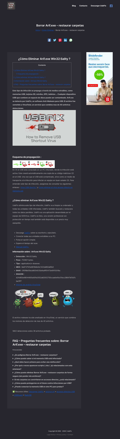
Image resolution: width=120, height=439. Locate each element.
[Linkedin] (65, 40)
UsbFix (27, 233)
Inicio (38, 30)
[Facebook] (111, 5)
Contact (70, 434)
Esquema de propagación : (27, 74)
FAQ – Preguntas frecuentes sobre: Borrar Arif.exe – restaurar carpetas (42, 84)
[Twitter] (54, 40)
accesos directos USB (66, 392)
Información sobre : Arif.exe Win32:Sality (30, 81)
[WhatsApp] (70, 40)
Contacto (83, 6)
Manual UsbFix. (22, 247)
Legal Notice (51, 434)
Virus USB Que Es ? (29, 187)
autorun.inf (50, 392)
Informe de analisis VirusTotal (28, 285)
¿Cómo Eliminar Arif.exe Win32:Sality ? (29, 70)
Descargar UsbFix (98, 6)
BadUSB (28, 395)
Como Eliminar (48, 30)
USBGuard (18, 395)
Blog (74, 6)
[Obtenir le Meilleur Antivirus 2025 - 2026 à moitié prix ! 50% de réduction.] (99, 78)
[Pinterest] (60, 40)
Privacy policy (61, 434)
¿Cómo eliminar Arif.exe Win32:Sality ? (30, 77)
